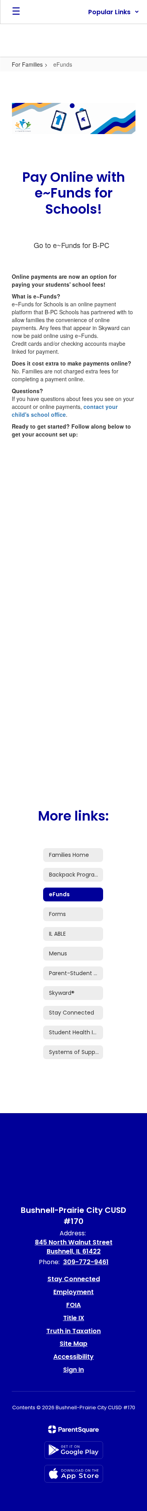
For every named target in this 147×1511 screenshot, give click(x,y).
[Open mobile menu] (16, 12)
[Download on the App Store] (73, 1474)
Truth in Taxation (73, 1331)
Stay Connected (73, 1278)
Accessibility (73, 1356)
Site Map (73, 1343)
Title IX (73, 1318)
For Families (27, 64)
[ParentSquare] (73, 1429)
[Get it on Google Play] (73, 1450)
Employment (73, 1291)
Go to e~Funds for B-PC (71, 245)
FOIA (73, 1305)
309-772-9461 (86, 1262)
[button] (113, 12)
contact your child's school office (65, 410)
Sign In (73, 1369)
